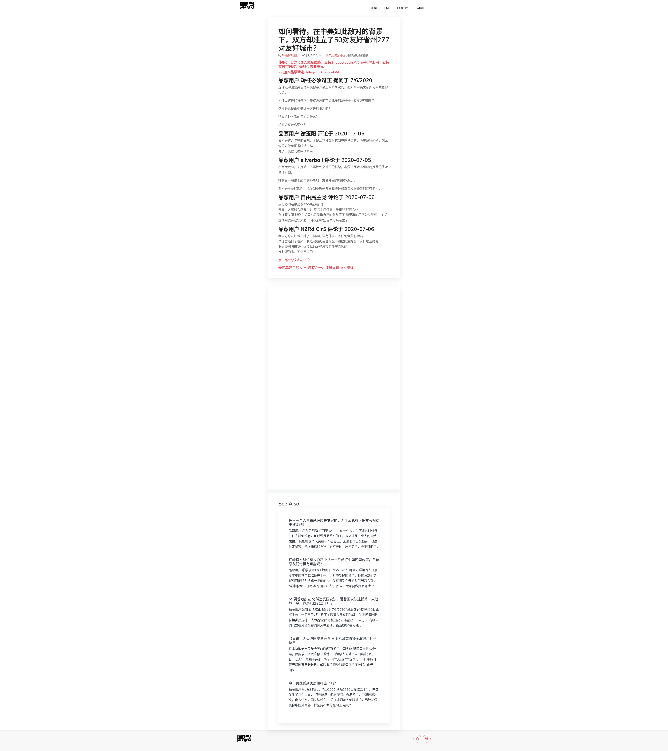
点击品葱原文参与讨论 (294, 260)
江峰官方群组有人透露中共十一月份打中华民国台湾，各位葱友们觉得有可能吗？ (334, 562)
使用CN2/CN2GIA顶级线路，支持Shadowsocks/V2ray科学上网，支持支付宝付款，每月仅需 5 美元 (333, 64)
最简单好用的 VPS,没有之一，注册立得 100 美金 (316, 268)
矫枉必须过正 (290, 55)
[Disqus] (334, 344)
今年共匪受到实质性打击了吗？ (313, 683)
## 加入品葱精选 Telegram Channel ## (308, 72)
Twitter (419, 7)
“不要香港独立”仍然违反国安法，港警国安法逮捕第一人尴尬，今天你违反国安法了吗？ (333, 601)
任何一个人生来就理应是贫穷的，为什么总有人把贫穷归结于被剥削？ (334, 522)
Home (373, 7)
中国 (342, 55)
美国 (337, 55)
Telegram (402, 7)
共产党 (330, 55)
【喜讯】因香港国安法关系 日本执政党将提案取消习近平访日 (333, 640)
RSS (387, 7)
